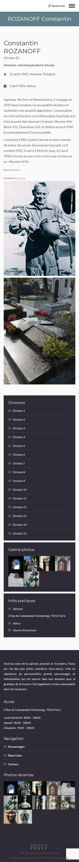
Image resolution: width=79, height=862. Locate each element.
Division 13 (19, 516)
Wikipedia (21, 178)
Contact (13, 764)
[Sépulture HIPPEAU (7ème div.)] (54, 803)
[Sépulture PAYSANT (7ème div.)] (25, 803)
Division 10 (19, 489)
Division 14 (19, 524)
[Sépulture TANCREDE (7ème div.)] (25, 817)
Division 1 (18, 410)
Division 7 (18, 463)
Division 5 (18, 445)
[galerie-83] (32, 564)
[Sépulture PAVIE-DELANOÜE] (16, 564)
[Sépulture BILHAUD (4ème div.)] (32, 579)
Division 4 (18, 437)
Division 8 (18, 472)
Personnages (16, 746)
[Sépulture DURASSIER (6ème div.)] (68, 803)
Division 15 (19, 533)
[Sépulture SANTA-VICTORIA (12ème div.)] (63, 564)
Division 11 (19, 498)
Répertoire (15, 755)
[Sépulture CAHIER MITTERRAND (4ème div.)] (16, 579)
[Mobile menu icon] (72, 5)
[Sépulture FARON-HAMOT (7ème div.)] (11, 817)
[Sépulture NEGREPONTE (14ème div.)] (47, 564)
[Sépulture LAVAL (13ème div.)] (39, 803)
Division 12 (19, 507)
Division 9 (18, 480)
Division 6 (18, 454)
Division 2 (18, 419)
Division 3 (18, 428)
